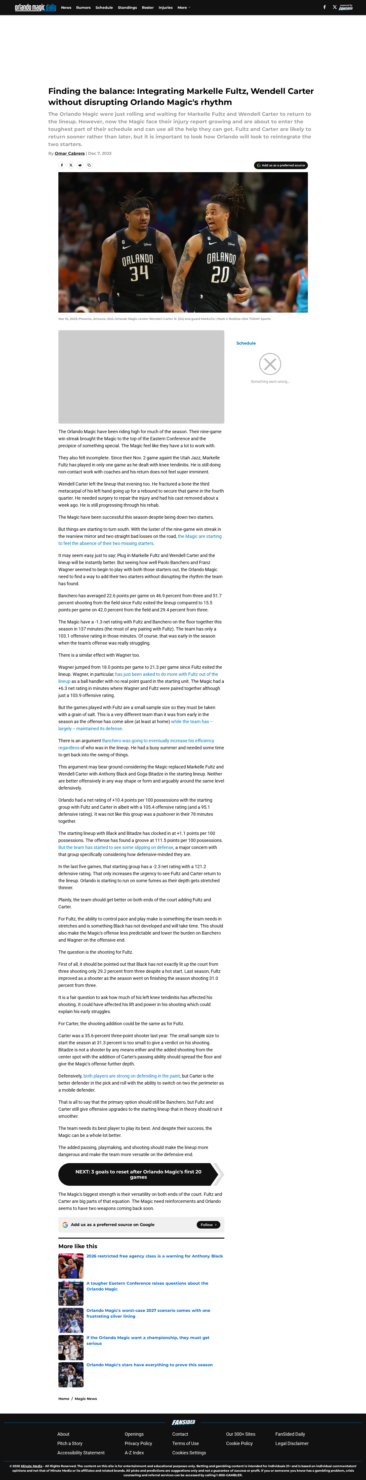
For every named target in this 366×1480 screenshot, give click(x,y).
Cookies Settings (189, 1452)
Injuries (166, 7)
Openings (134, 1434)
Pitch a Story (70, 1443)
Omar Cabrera (70, 153)
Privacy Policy (138, 1443)
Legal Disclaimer (292, 1443)
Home (63, 1398)
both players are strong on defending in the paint (132, 1076)
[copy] (89, 165)
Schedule (104, 7)
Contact (180, 1434)
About (63, 1434)
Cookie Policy (239, 1443)
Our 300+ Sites (240, 1434)
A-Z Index (134, 1452)
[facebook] (324, 7)
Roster (148, 7)
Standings (127, 7)
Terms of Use (185, 1443)
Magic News (86, 1398)
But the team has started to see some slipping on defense (115, 847)
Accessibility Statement (81, 1452)
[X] (335, 7)
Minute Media (31, 1466)
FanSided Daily (290, 1434)
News (66, 7)
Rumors (83, 7)
